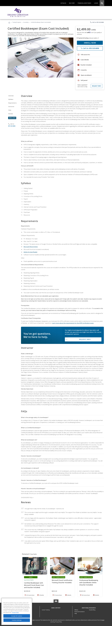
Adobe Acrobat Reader (30, 252)
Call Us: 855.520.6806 (97, 22)
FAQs (9, 110)
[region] (16, 611)
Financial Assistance (80, 611)
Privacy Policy (58, 622)
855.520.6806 (11, 126)
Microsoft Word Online (31, 247)
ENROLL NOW (90, 43)
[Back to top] (56, 607)
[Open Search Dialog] (102, 3)
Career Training (46, 610)
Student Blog (92, 610)
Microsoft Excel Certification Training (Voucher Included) (62, 581)
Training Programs (16, 22)
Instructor (11, 106)
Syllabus (10, 99)
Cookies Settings (17, 620)
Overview (11, 96)
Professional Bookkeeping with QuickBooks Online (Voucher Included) (88, 582)
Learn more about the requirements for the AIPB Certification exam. (73, 323)
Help (76, 613)
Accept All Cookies (16, 616)
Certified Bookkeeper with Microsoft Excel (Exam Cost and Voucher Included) (34, 585)
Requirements (12, 103)
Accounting (25, 22)
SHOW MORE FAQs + (27, 497)
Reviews (10, 113)
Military (76, 610)
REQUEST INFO (96, 86)
